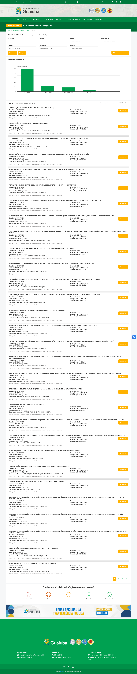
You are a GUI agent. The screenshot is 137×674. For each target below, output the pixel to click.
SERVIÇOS (59, 19)
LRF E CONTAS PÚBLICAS (72, 19)
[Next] (127, 579)
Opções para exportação (121, 53)
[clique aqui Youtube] (68, 666)
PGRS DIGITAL (99, 19)
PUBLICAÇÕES (87, 19)
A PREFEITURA (26, 19)
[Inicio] (18, 19)
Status (73, 45)
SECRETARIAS (48, 19)
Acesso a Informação (18, 30)
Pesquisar (13, 53)
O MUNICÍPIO (37, 19)
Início (9, 30)
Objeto (42, 38)
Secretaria (105, 38)
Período (11, 38)
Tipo (72, 38)
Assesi (62, 671)
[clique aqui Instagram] (73, 666)
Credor (11, 45)
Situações (43, 45)
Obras (27, 30)
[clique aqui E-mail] (64, 666)
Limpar (22, 53)
